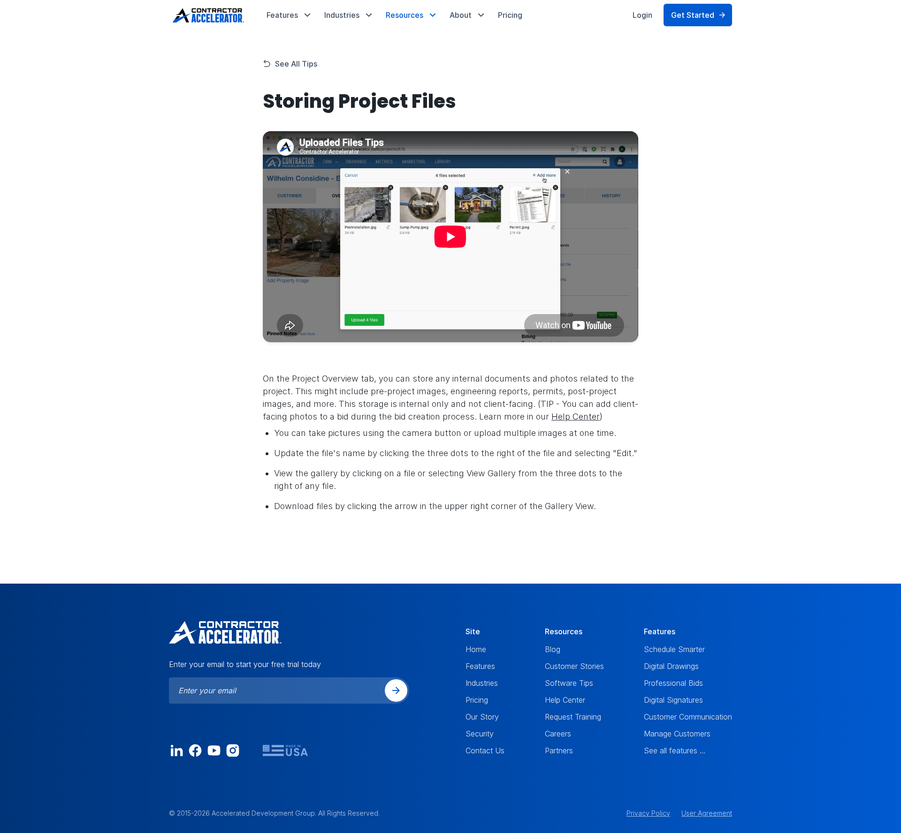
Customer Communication (688, 716)
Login (642, 15)
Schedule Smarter (674, 649)
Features (480, 666)
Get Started (692, 15)
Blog (552, 649)
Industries (482, 683)
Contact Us (485, 750)
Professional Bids (673, 683)
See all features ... (674, 750)
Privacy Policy (648, 813)
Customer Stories (574, 666)
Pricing (510, 15)
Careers (558, 733)
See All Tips (296, 63)
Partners (559, 750)
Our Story (482, 716)
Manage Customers (677, 733)
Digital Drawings (671, 666)
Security (480, 733)
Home (476, 649)
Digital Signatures (673, 700)
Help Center (575, 416)
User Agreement (706, 813)
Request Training (573, 716)
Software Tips (569, 683)
